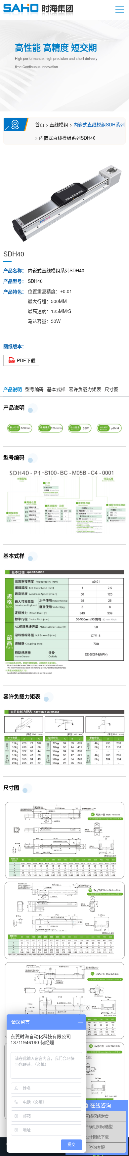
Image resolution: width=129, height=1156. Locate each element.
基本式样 (56, 389)
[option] (64, 202)
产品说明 (12, 389)
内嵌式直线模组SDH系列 (99, 124)
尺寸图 (111, 389)
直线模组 (59, 124)
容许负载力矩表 (85, 389)
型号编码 (34, 389)
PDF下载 (26, 360)
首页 (39, 124)
